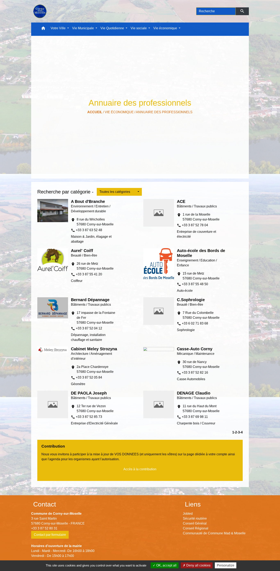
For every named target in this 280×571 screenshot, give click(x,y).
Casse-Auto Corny (194, 349)
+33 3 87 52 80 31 (44, 528)
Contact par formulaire (50, 534)
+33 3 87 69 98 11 (195, 416)
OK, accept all (165, 565)
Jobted (188, 513)
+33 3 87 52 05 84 (89, 377)
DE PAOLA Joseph (89, 393)
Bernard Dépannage (90, 299)
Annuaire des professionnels (164, 112)
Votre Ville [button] (58, 28)
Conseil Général (195, 523)
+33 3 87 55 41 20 (89, 274)
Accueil (94, 112)
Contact (44, 504)
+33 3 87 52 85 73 (89, 416)
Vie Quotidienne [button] (112, 28)
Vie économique (119, 112)
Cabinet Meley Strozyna (94, 349)
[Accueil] (42, 11)
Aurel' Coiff (82, 250)
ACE (181, 201)
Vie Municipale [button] (83, 28)
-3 (238, 432)
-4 (241, 432)
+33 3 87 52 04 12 (89, 328)
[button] (43, 29)
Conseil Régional (195, 528)
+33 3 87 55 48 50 (195, 284)
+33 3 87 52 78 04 (195, 225)
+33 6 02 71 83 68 (195, 323)
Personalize (225, 565)
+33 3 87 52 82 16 (195, 372)
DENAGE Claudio (193, 393)
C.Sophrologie (191, 299)
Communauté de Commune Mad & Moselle (214, 533)
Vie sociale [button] (139, 28)
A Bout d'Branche (88, 201)
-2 (235, 432)
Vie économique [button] (165, 28)
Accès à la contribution (139, 469)
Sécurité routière (195, 518)
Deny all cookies (198, 565)
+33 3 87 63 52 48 (89, 230)
